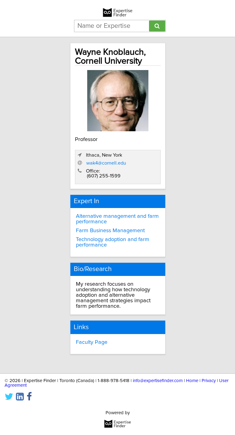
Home (192, 380)
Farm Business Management (110, 230)
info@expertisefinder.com (158, 380)
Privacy (209, 380)
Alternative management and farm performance (117, 219)
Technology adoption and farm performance (112, 242)
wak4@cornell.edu (106, 163)
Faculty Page (91, 342)
